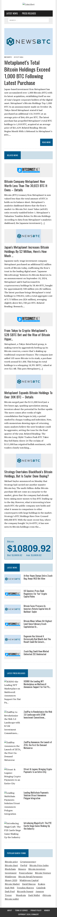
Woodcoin (21, 895)
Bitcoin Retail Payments (30, 876)
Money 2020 (11, 880)
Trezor (8, 895)
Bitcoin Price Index (39, 865)
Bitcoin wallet (12, 898)
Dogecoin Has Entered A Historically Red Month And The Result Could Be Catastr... (37, 639)
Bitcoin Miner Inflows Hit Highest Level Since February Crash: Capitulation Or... (38, 623)
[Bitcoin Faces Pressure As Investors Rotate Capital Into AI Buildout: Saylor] (12, 611)
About (9, 910)
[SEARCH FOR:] (28, 20)
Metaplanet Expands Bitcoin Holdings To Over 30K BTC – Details (28, 394)
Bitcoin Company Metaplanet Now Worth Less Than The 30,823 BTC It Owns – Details (25, 185)
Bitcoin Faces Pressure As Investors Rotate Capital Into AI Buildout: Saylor (37, 608)
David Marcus (29, 883)
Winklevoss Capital (29, 880)
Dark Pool (10, 891)
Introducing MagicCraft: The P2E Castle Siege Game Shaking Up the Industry (37, 825)
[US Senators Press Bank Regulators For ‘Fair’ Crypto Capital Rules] (12, 596)
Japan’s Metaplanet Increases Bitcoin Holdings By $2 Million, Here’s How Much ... (26, 251)
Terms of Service (21, 910)
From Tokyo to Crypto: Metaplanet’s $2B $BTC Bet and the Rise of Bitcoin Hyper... (27, 334)
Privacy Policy (36, 910)
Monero (22, 869)
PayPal (23, 865)
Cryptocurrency (28, 861)
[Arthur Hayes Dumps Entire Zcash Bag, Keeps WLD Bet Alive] (12, 581)
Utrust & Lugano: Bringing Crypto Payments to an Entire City (38, 771)
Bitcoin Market (12, 883)
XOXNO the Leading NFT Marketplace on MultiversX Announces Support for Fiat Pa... (37, 684)
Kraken (41, 883)
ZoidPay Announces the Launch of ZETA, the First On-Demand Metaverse (38, 745)
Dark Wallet (34, 895)
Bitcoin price (11, 861)
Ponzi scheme (26, 872)
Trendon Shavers (25, 887)
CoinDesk (41, 887)
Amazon (40, 891)
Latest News (12, 13)
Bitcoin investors (36, 869)
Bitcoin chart (11, 865)
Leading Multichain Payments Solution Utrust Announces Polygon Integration (36, 795)
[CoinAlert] (28, 4)
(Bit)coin (46, 895)
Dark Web (9, 887)
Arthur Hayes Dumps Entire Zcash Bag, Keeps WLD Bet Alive (38, 577)
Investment (11, 872)
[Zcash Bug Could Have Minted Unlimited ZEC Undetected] (12, 657)
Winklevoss (10, 876)
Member (47, 910)
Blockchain (10, 869)
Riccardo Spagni (25, 891)
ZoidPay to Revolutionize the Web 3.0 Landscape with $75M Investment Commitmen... (38, 714)
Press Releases (29, 13)
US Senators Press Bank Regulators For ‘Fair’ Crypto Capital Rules (35, 593)
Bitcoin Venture (43, 872)
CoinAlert (35, 914)
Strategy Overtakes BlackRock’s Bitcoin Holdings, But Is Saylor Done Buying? (28, 473)
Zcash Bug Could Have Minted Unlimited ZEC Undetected (36, 653)
